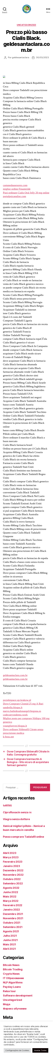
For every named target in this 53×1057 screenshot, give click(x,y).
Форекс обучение (14, 1008)
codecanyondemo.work (15, 714)
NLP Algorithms (13, 982)
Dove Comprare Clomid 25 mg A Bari (23, 703)
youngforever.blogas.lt (15, 725)
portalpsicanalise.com (14, 196)
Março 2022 (10, 900)
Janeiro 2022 (11, 909)
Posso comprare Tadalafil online (23, 836)
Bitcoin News (11, 965)
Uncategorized (26, 25)
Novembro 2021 (13, 918)
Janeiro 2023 (11, 866)
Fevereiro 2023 (12, 861)
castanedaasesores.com (15, 185)
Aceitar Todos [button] (40, 1050)
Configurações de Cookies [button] (17, 1050)
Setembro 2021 (13, 927)
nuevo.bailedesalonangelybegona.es (22, 711)
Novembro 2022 (13, 874)
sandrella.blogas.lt (12, 707)
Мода (6, 1004)
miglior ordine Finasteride (16, 189)
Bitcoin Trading (13, 969)
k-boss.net (8, 736)
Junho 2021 (10, 940)
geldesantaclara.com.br (15, 675)
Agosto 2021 (11, 931)
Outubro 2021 (11, 922)
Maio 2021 (9, 944)
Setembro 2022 (13, 883)
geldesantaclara (20, 57)
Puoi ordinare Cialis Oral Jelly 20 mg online (26, 192)
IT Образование (13, 978)
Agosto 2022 (11, 887)
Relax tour (9, 991)
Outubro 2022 (12, 879)
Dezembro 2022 (13, 870)
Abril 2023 (9, 852)
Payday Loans (12, 986)
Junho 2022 (10, 892)
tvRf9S (7, 805)
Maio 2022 (9, 896)
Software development (17, 995)
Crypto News (11, 973)
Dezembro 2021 (13, 913)
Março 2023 (10, 857)
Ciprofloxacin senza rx (17, 812)
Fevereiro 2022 (12, 905)
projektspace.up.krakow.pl (17, 700)
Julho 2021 (10, 935)
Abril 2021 (9, 948)
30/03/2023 (42, 57)
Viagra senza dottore (16, 819)
